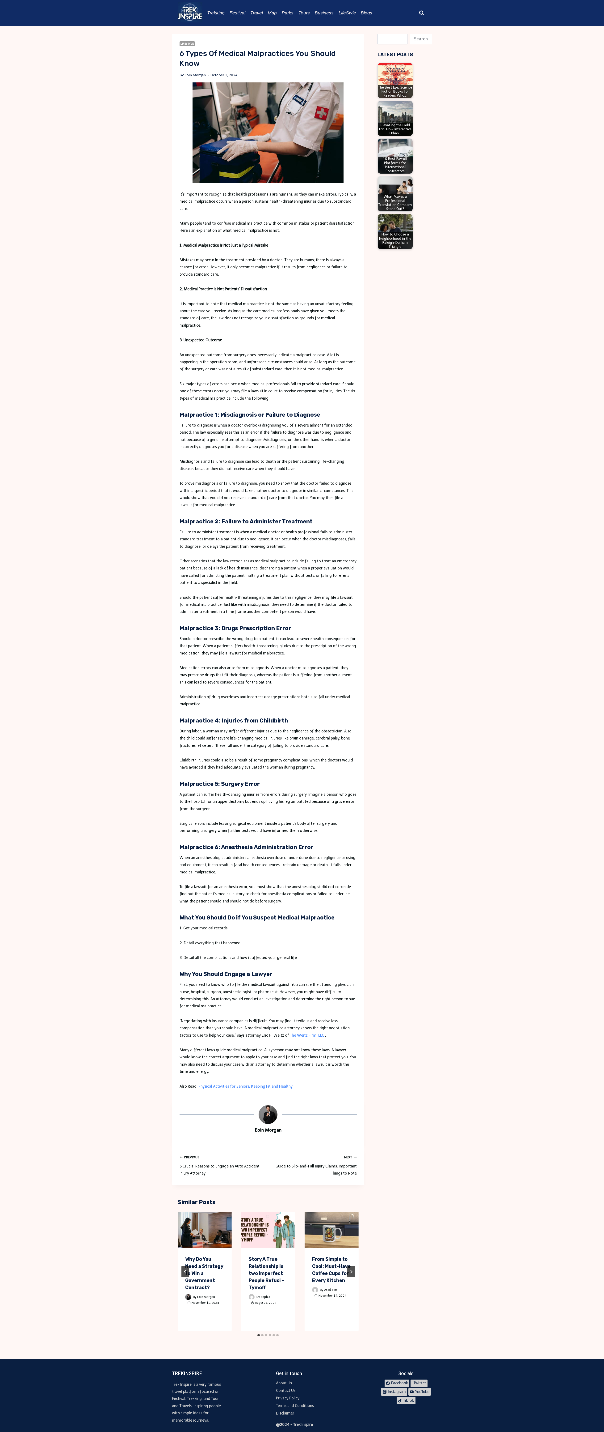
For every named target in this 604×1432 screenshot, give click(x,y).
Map (272, 12)
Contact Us (285, 1390)
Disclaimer (285, 1413)
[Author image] (188, 1297)
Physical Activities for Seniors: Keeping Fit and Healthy (245, 1086)
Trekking (216, 12)
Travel (256, 12)
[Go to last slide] (185, 1271)
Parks (288, 12)
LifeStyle (347, 12)
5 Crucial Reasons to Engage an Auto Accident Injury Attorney (220, 1165)
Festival (237, 12)
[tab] (258, 1335)
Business (324, 12)
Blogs (366, 12)
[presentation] (205, 1230)
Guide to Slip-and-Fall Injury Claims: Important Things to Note (316, 1165)
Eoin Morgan (206, 1297)
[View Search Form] (421, 13)
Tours (304, 12)
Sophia (265, 1297)
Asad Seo (330, 1289)
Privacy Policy (287, 1398)
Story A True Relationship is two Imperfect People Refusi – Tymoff (266, 1273)
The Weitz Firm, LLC (307, 1035)
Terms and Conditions (295, 1405)
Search (421, 39)
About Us (284, 1383)
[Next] (351, 1271)
